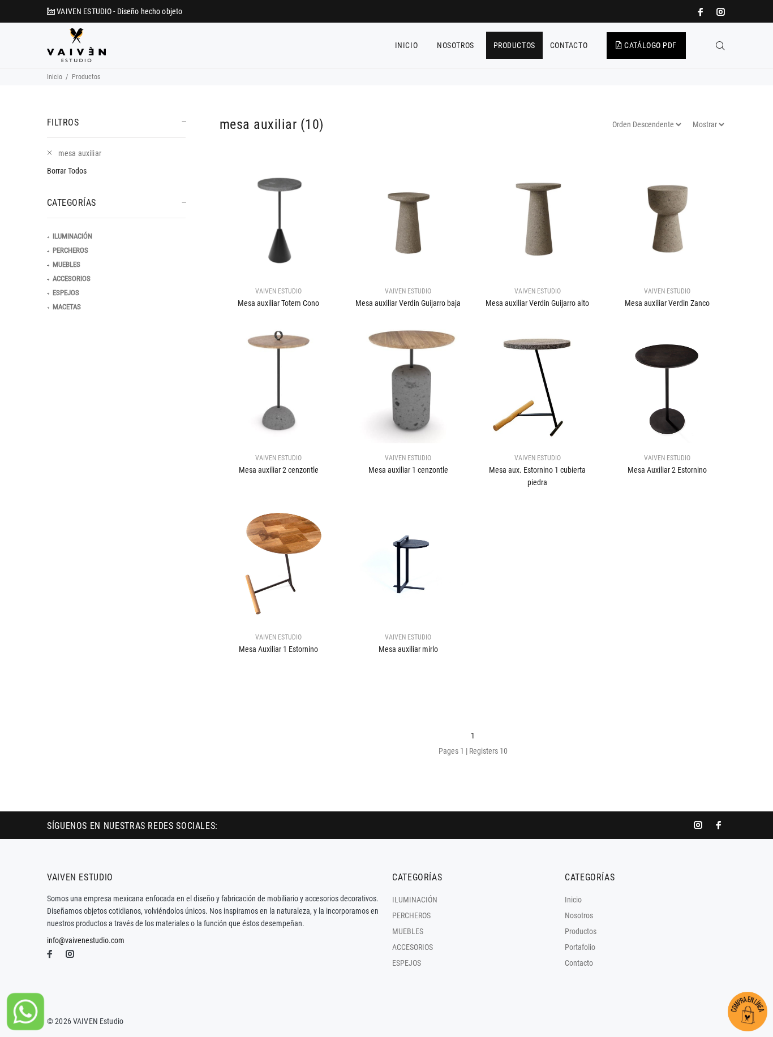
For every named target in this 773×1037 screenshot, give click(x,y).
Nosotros (579, 915)
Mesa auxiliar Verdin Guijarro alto (537, 303)
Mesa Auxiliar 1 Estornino (278, 649)
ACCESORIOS (72, 278)
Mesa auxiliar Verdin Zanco (667, 303)
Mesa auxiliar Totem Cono (278, 303)
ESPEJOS (66, 292)
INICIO (406, 45)
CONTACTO (568, 45)
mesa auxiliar (79, 153)
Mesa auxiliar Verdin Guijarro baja (408, 303)
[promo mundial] (720, 12)
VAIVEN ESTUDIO (278, 291)
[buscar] (720, 46)
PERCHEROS (70, 250)
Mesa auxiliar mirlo (408, 649)
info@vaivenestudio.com (85, 940)
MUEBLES (66, 264)
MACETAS (67, 307)
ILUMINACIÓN (72, 236)
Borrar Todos (67, 170)
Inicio (54, 77)
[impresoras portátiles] (701, 12)
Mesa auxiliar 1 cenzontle (408, 469)
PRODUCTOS (514, 45)
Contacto (579, 962)
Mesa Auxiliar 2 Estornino (667, 469)
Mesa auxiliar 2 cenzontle (279, 469)
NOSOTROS (455, 45)
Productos (580, 931)
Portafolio (580, 947)
